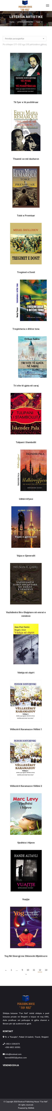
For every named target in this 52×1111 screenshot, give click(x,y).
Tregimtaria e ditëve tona (25, 329)
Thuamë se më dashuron (26, 159)
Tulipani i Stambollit (26, 442)
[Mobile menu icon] (47, 5)
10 (28, 970)
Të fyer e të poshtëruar (26, 102)
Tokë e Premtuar (26, 215)
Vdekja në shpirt (25, 672)
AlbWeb (31, 1108)
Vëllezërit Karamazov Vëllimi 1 (26, 729)
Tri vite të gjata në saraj (26, 385)
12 (40, 970)
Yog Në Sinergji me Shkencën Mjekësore (25, 956)
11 (34, 970)
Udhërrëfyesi (26, 499)
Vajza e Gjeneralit (26, 555)
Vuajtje (26, 899)
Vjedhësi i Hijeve (26, 842)
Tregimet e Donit (26, 272)
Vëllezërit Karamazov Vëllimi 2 (26, 786)
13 (46, 970)
